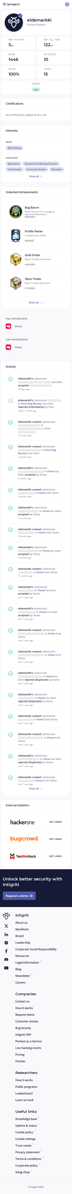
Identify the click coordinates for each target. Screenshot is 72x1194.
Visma (51, 471)
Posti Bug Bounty (31, 403)
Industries (12, 157)
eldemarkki (25, 421)
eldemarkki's (26, 378)
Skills (9, 142)
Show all (34, 176)
